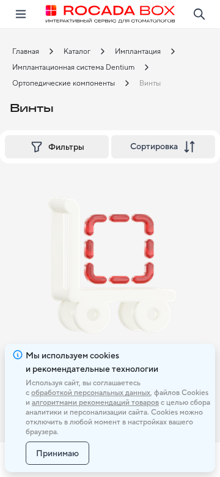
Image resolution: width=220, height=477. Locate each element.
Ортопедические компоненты (63, 83)
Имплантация (138, 51)
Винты (150, 83)
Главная (25, 51)
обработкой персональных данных (90, 392)
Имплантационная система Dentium (73, 67)
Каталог (77, 51)
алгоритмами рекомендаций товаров (95, 402)
